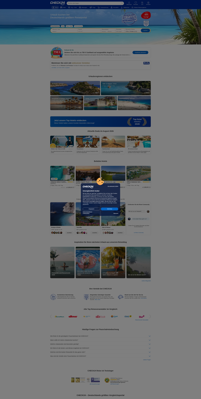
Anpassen (91, 209)
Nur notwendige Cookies (113, 186)
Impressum (116, 213)
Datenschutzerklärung (87, 211)
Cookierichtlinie (86, 213)
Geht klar (109, 209)
